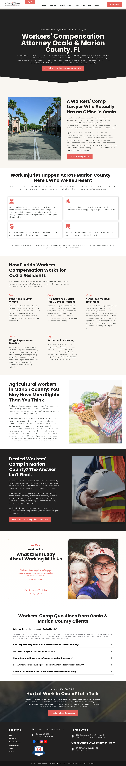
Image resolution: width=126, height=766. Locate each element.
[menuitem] (44, 5)
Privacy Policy (72, 763)
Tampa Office (79, 729)
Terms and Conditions (87, 763)
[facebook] (30, 594)
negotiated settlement (57, 347)
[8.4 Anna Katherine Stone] (39, 756)
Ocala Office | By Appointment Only (93, 742)
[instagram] (37, 594)
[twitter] (34, 594)
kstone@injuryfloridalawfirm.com (50, 729)
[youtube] (41, 594)
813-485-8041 (48, 734)
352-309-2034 (47, 737)
